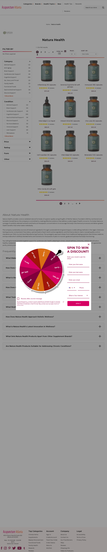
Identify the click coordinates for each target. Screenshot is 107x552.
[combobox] (72, 288)
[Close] (88, 244)
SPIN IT (78, 303)
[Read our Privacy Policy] (63, 302)
